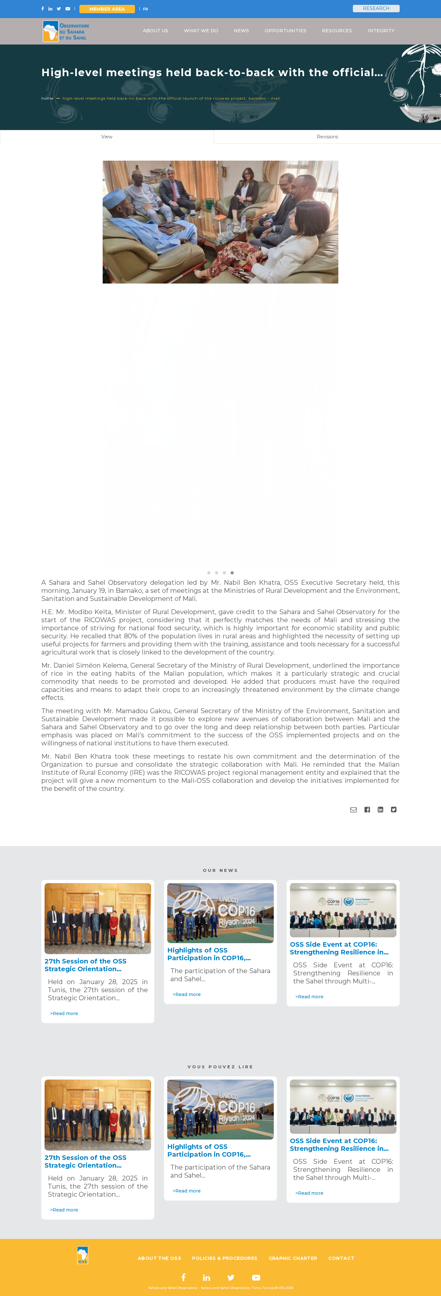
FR (145, 9)
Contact (341, 1258)
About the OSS (159, 1258)
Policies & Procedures (224, 1258)
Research (376, 8)
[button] (209, 573)
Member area (107, 9)
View (114, 139)
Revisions (327, 137)
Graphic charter (293, 1258)
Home (47, 98)
